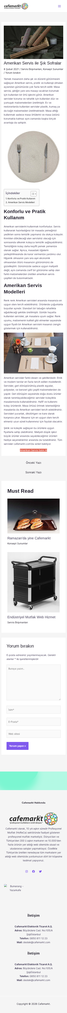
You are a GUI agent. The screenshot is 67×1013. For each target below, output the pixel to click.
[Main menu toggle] (59, 6)
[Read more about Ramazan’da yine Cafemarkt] (33, 515)
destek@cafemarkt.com (36, 942)
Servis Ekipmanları (31, 69)
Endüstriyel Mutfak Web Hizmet (31, 617)
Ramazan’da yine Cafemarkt (29, 538)
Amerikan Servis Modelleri (21, 202)
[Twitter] (40, 871)
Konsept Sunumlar (53, 69)
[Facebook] (33, 871)
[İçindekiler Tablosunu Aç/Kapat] (32, 194)
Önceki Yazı (33, 462)
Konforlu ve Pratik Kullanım (22, 198)
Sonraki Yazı (33, 472)
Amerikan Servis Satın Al (33, 450)
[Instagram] (26, 871)
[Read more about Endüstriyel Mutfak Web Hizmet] (33, 581)
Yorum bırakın (13, 72)
